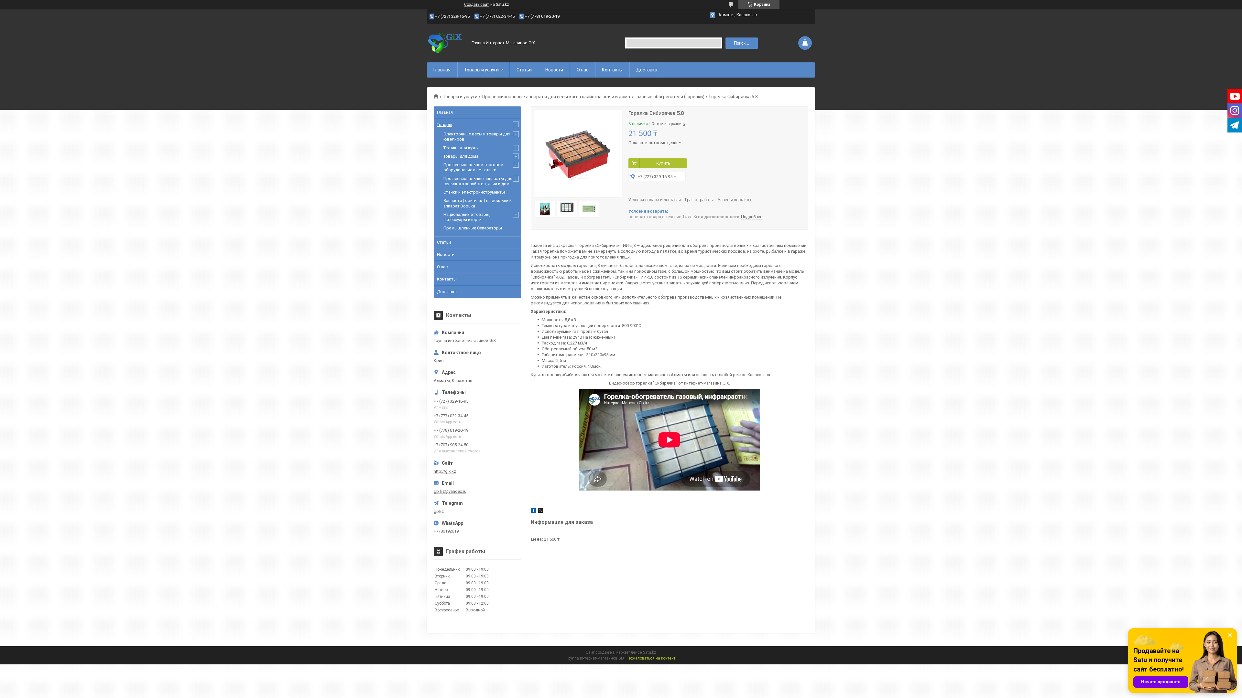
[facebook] (533, 511)
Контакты (612, 69)
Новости (554, 69)
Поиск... (741, 43)
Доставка (646, 69)
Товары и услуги (481, 69)
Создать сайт (476, 4)
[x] (540, 511)
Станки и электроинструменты (474, 192)
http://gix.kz (445, 471)
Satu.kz (649, 652)
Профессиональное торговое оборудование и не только (473, 167)
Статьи (524, 69)
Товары (444, 124)
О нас (582, 69)
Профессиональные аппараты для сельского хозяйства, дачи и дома (556, 96)
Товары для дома (460, 156)
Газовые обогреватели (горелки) (669, 96)
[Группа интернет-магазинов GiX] (445, 43)
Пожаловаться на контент (651, 658)
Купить (663, 163)
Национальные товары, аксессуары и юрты (466, 217)
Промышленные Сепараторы (472, 228)
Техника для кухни (461, 147)
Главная (442, 69)
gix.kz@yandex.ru (450, 491)
